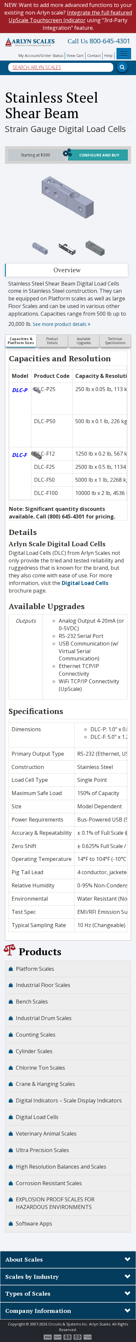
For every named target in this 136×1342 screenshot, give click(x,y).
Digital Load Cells (85, 583)
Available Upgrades (84, 340)
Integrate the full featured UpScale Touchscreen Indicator (70, 16)
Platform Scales (35, 968)
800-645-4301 (99, 41)
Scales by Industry (32, 1276)
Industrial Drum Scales (44, 1018)
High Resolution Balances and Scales (61, 1166)
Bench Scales (32, 1001)
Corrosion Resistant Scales (49, 1183)
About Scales (24, 1259)
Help (108, 55)
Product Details (52, 340)
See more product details (60, 324)
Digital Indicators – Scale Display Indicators (69, 1100)
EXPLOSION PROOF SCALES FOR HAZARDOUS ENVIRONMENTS (55, 1203)
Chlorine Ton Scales (40, 1067)
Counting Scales (35, 1034)
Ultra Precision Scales (42, 1150)
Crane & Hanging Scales (45, 1084)
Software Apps (34, 1223)
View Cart (75, 55)
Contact (94, 55)
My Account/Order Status (40, 55)
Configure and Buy (99, 155)
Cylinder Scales (34, 1051)
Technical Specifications (115, 340)
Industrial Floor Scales (43, 985)
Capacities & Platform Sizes (21, 340)
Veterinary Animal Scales (46, 1133)
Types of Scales (28, 1293)
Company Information (38, 1311)
